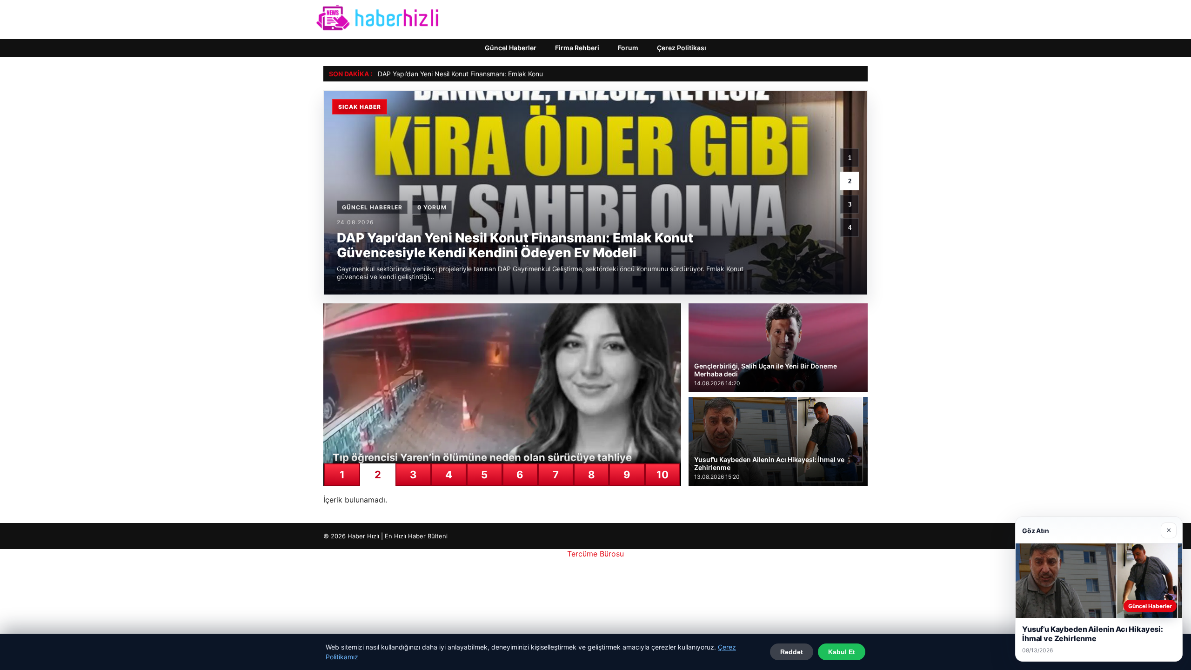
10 (662, 475)
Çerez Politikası (681, 48)
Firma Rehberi (577, 48)
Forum (628, 48)
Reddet (791, 652)
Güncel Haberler (510, 48)
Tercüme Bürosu (595, 553)
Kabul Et (841, 652)
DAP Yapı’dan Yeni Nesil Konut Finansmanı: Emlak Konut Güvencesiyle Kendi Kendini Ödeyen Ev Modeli (532, 74)
